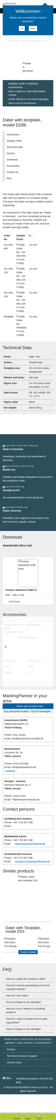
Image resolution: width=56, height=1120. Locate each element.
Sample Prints (14, 140)
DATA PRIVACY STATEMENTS (34, 1043)
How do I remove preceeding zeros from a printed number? (28, 987)
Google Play (13, 1069)
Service (11, 153)
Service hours (14, 1062)
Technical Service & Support (22, 1056)
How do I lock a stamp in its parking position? (25, 1010)
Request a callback (26, 1119)
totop (49, 1116)
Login (52, 4)
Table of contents (37, 1119)
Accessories (13, 165)
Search (41, 4)
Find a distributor (15, 1119)
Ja (22, 28)
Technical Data (15, 147)
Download (12, 159)
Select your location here (29, 706)
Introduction (13, 134)
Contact (11, 1049)
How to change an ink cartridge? (23, 1002)
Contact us (12, 172)
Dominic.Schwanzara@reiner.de (32, 861)
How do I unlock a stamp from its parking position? (27, 1021)
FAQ (9, 178)
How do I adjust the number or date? (26, 979)
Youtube (28, 1069)
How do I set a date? (17, 995)
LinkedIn (43, 1069)
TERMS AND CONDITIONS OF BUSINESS (27, 1039)
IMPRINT (10, 1043)
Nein (32, 28)
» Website (9, 771)
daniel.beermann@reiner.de (30, 843)
